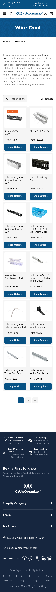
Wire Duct (20, 41)
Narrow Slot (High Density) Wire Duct (13, 276)
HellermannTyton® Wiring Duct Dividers (40, 371)
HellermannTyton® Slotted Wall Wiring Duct (14, 229)
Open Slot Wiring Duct (38, 178)
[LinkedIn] (49, 558)
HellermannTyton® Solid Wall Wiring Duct (14, 180)
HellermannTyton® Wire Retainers (39, 325)
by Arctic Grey (38, 586)
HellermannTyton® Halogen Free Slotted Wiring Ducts (40, 278)
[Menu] (4, 13)
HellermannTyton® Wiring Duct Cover (14, 371)
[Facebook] (24, 558)
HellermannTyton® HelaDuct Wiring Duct (15, 325)
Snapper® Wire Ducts (12, 132)
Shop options (15, 146)
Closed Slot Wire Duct (40, 131)
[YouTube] (43, 558)
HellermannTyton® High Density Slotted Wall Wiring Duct (40, 229)
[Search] (11, 13)
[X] (30, 558)
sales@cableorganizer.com (22, 548)
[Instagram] (37, 558)
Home (6, 41)
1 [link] (21, 400)
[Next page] (35, 400)
